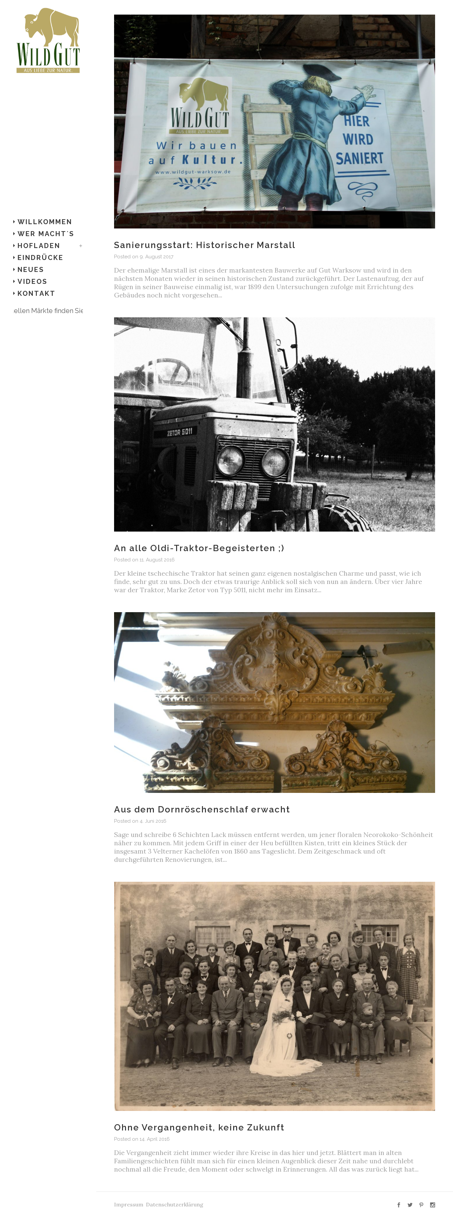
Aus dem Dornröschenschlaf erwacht (202, 809)
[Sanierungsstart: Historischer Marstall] (274, 121)
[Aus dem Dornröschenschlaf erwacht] (274, 702)
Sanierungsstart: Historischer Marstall (204, 245)
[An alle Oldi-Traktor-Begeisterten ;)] (274, 424)
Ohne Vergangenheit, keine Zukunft (199, 1127)
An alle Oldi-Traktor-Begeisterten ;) (199, 548)
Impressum (128, 1204)
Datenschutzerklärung (174, 1204)
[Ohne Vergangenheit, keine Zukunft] (274, 996)
